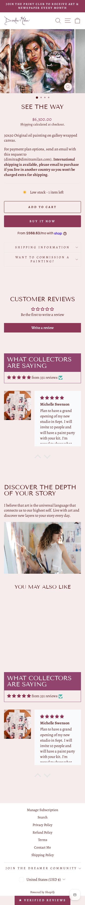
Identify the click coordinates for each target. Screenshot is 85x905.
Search (42, 817)
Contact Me (42, 847)
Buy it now (42, 221)
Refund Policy (42, 832)
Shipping (26, 124)
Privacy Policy (42, 824)
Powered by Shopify (42, 892)
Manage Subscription (42, 809)
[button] (37, 457)
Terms (42, 839)
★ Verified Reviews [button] (42, 900)
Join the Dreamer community (41, 868)
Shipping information (42, 247)
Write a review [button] (42, 327)
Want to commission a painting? (42, 259)
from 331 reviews (45, 377)
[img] (19, 377)
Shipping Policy (42, 854)
